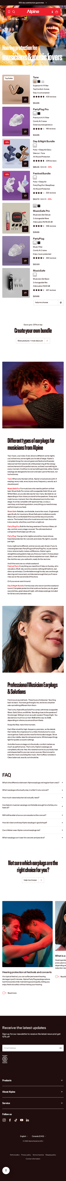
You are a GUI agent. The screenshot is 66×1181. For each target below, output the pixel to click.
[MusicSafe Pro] (16, 218)
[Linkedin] (27, 1120)
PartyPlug (38, 238)
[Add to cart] (25, 100)
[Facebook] (10, 1120)
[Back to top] (6, 1170)
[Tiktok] (16, 1120)
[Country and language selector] (52, 12)
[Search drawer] (14, 12)
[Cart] (56, 12)
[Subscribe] (60, 1048)
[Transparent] (35, 113)
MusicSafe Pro (41, 210)
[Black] (39, 81)
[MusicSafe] (16, 283)
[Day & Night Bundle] (16, 153)
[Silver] (43, 81)
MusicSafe (39, 270)
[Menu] (9, 12)
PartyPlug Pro (41, 109)
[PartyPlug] (16, 251)
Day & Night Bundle (44, 141)
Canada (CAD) (38, 1136)
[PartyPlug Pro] (16, 121)
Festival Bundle (41, 173)
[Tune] (16, 89)
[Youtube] (21, 1120)
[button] (46, 3)
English (23, 1136)
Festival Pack (13, 566)
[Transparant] (35, 206)
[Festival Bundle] (16, 185)
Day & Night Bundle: (16, 586)
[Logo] (33, 12)
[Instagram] (4, 1120)
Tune (36, 77)
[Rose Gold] (35, 81)
